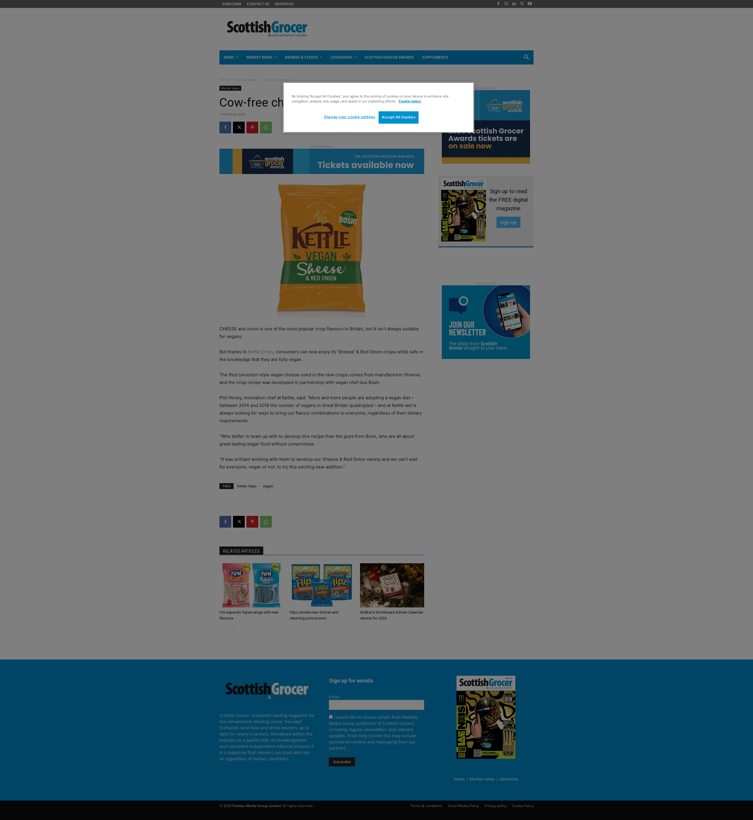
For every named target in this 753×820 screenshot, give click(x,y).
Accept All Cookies (398, 117)
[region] (378, 107)
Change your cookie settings (349, 117)
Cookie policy (410, 101)
